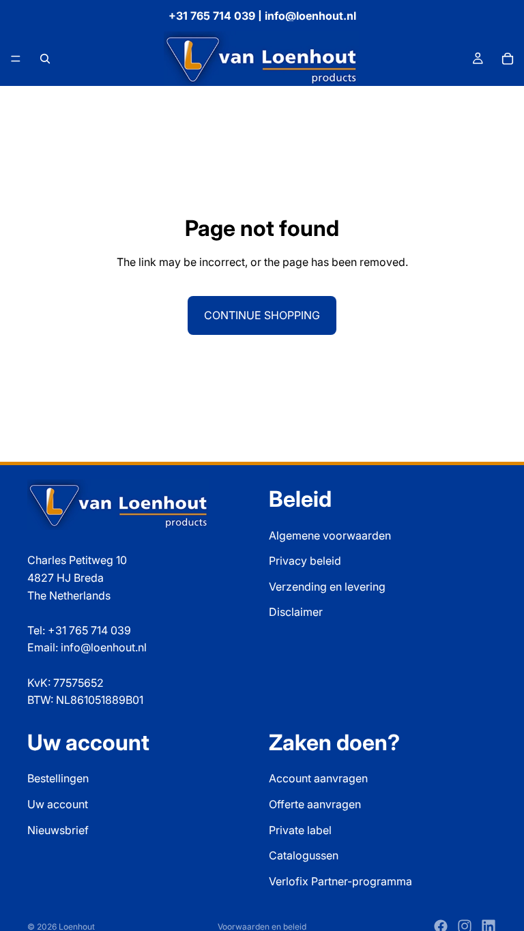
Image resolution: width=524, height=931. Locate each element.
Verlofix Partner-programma (340, 881)
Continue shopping (262, 315)
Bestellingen (58, 778)
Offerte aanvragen (315, 804)
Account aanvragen (318, 778)
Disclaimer (296, 612)
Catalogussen (303, 855)
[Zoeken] (45, 59)
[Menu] (15, 58)
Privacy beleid (305, 560)
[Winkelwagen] (508, 59)
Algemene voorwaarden (330, 535)
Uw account (57, 804)
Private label (300, 830)
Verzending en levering (327, 586)
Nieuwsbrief (58, 830)
